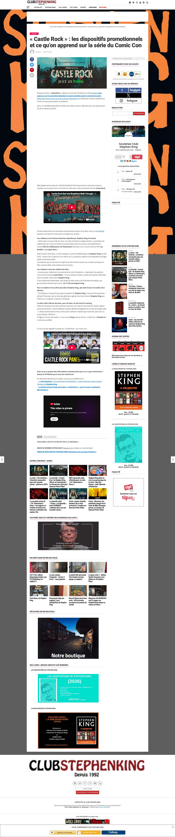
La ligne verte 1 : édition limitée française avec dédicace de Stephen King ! (97, 578)
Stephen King (50, 7)
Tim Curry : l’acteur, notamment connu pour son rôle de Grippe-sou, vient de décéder (137, 289)
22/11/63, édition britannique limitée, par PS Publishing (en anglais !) (38, 578)
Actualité (38, 7)
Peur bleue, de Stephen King (38, 599)
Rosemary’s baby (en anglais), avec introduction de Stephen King (57, 601)
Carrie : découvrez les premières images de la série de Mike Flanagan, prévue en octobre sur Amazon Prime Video (97, 505)
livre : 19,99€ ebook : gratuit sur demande (128, 413)
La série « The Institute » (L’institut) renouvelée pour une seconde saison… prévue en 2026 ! (39, 482)
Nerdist (101, 231)
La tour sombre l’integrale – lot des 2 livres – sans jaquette (57, 577)
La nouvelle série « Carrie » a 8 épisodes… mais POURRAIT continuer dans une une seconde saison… (58, 505)
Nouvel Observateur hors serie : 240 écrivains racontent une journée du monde (78, 601)
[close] (173, 827)
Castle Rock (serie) (50, 437)
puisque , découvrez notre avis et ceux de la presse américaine (69, 96)
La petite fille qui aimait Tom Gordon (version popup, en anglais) (77, 577)
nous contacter (105, 807)
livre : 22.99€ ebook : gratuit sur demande (128, 466)
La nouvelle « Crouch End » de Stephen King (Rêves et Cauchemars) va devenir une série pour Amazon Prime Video (58, 482)
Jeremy (38, 52)
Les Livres (63, 7)
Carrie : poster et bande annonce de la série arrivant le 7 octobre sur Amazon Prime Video (77, 504)
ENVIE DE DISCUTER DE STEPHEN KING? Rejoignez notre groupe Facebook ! (66, 451)
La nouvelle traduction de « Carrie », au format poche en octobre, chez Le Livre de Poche (137, 306)
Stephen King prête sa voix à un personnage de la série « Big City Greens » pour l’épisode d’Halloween (97, 482)
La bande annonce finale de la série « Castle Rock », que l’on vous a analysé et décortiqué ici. (68, 388)
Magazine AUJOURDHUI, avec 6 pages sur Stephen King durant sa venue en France (98, 601)
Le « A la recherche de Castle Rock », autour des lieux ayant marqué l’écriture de (69, 383)
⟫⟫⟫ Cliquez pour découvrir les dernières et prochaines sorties (127, 356)
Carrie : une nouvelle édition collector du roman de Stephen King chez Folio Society (137, 323)
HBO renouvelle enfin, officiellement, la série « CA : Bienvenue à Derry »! (77, 481)
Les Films (73, 7)
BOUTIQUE (102, 7)
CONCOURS (93, 7)
